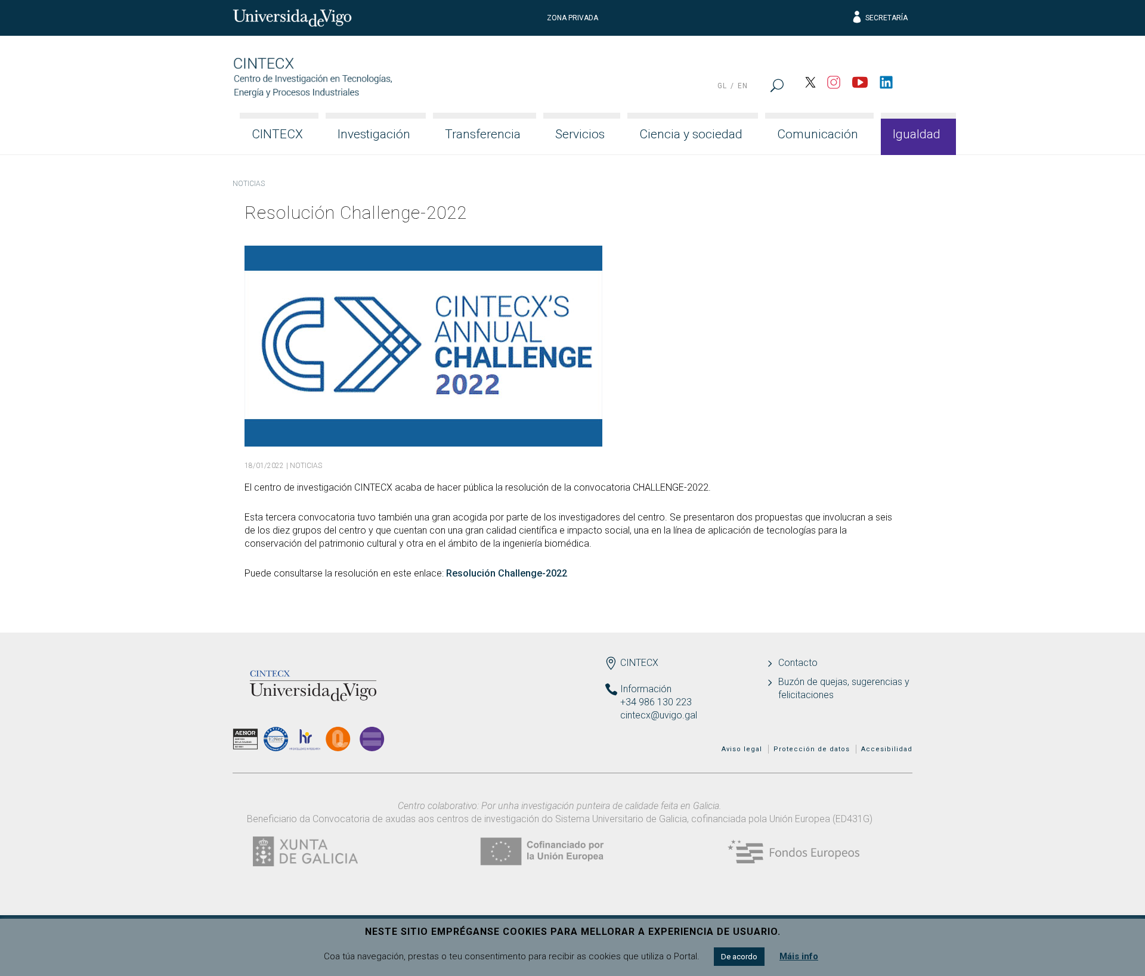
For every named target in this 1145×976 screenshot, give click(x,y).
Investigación (374, 134)
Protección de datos (811, 749)
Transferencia (483, 134)
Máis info (798, 956)
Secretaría (886, 18)
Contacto (798, 662)
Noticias (249, 183)
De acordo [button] (739, 956)
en (743, 86)
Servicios (580, 134)
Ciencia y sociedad (690, 134)
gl (722, 86)
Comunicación (817, 134)
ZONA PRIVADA (572, 18)
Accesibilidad (886, 749)
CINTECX (277, 134)
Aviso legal (742, 749)
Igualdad (916, 134)
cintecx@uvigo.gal (658, 715)
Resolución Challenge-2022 (506, 573)
